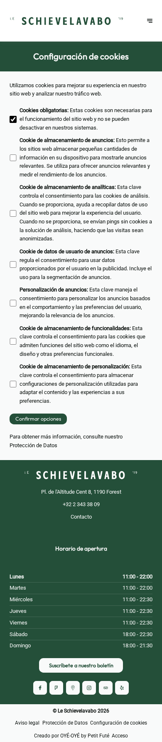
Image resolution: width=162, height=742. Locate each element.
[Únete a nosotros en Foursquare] (56, 688)
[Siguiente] (149, 21)
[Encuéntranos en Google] (73, 688)
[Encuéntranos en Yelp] (122, 688)
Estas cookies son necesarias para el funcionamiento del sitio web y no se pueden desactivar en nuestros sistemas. (86, 118)
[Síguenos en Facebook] (40, 688)
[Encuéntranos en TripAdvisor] (106, 688)
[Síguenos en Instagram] (89, 688)
